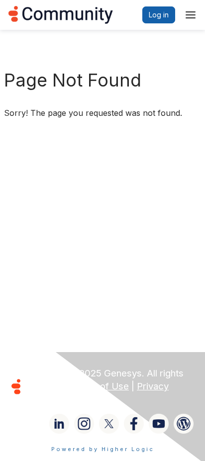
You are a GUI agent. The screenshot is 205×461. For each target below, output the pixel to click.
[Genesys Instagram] (84, 424)
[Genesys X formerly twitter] (109, 424)
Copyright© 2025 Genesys (84, 373)
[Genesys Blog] (184, 424)
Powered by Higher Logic (102, 449)
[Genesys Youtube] (159, 424)
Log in (159, 14)
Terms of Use (99, 386)
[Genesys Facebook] (134, 424)
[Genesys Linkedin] (59, 424)
